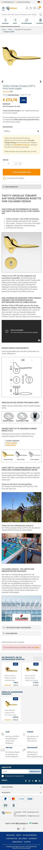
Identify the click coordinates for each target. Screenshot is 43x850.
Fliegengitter (11, 838)
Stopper (27, 842)
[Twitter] (33, 781)
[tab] (21, 186)
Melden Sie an (35, 771)
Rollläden (23, 838)
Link (22, 776)
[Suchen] (40, 14)
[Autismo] (24, 828)
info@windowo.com (8, 2)
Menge (5, 160)
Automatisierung (30, 835)
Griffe (10, 29)
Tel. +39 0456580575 (20, 816)
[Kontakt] (34, 9)
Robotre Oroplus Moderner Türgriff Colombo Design (10, 678)
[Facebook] (26, 780)
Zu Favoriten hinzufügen (15, 178)
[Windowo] (9, 7)
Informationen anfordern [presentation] (18, 628)
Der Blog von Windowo (24, 2)
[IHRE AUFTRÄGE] (40, 787)
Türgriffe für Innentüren (23, 29)
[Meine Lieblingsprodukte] (30, 9)
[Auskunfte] (40, 793)
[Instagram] (29, 780)
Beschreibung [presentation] (11, 187)
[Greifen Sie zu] (27, 9)
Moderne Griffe (9, 32)
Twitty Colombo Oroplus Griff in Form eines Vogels (10, 712)
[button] (27, 8)
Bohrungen (8, 127)
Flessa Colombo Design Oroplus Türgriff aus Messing (31, 678)
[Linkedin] (40, 780)
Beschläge (10, 835)
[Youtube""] (36, 780)
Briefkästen (17, 842)
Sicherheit (33, 838)
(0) (11, 91)
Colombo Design (13, 95)
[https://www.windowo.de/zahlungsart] (21, 802)
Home (4, 29)
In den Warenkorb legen (21, 172)
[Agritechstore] (19, 828)
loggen (36, 647)
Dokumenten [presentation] (11, 633)
